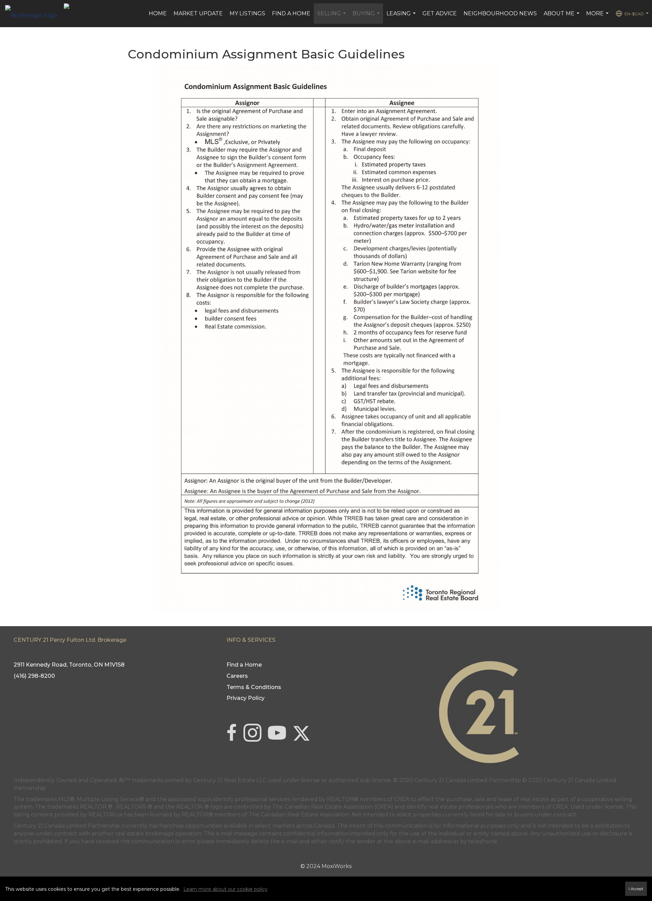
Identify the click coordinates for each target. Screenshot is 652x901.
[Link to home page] (34, 13)
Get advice (439, 13)
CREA (401, 799)
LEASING (401, 17)
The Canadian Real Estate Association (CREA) (332, 806)
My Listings (247, 13)
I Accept (636, 888)
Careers (237, 676)
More (598, 17)
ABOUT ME (562, 17)
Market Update (198, 13)
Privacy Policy (246, 698)
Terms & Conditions (254, 687)
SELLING (332, 17)
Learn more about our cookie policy (225, 889)
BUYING (366, 17)
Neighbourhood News (500, 13)
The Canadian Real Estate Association (299, 814)
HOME (158, 13)
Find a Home (291, 13)
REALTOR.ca (105, 814)
